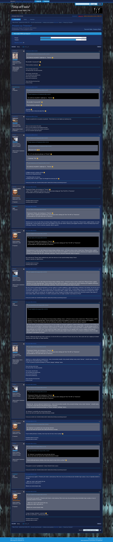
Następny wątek (97, 29)
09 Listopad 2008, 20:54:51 (31, 343)
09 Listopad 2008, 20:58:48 (31, 384)
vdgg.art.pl (80, 16)
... (27, 46)
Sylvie (60, 22)
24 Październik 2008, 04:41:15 (31, 134)
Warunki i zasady (94, 538)
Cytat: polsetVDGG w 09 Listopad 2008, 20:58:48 (38, 424)
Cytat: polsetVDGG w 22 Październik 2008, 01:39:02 (41, 146)
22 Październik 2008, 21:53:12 (31, 87)
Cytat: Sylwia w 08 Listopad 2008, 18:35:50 (37, 209)
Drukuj (99, 46)
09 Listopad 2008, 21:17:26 (31, 421)
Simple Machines (21, 538)
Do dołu (14, 46)
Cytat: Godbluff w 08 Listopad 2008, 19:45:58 (37, 233)
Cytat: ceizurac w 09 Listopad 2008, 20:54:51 (37, 387)
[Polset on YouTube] (13, 149)
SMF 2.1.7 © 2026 (13, 538)
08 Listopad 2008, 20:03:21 (31, 230)
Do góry (14, 523)
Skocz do (81, 530)
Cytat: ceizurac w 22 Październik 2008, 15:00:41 (39, 142)
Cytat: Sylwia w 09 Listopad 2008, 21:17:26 (37, 446)
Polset (14, 135)
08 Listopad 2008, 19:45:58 (31, 206)
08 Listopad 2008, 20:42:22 (31, 268)
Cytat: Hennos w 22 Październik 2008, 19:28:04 (38, 138)
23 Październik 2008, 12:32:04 (31, 116)
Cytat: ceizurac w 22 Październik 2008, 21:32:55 (38, 90)
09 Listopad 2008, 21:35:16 (31, 443)
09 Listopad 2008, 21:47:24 (31, 474)
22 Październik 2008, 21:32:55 (31, 50)
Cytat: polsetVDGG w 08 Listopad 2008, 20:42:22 (38, 305)
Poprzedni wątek (88, 29)
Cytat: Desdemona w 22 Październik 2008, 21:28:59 (39, 54)
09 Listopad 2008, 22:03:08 (31, 491)
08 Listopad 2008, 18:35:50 (31, 186)
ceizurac (15, 51)
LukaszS (15, 116)
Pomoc (89, 538)
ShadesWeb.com (21, 540)
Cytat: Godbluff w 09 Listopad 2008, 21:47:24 (37, 494)
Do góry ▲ (101, 538)
